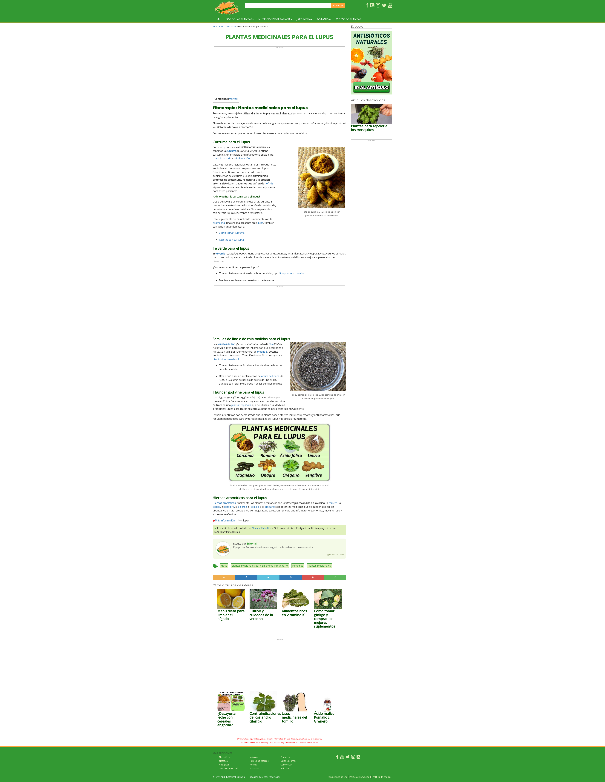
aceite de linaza (270, 376)
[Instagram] (353, 757)
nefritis (269, 183)
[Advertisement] (279, 70)
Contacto (285, 757)
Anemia (253, 764)
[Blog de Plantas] (358, 757)
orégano (270, 506)
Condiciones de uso (338, 776)
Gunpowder (286, 273)
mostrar (233, 98)
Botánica (323, 19)
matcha (300, 273)
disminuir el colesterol (226, 359)
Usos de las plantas (238, 19)
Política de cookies (382, 776)
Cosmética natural (228, 768)
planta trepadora (241, 405)
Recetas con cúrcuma (231, 239)
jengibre (229, 506)
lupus (224, 565)
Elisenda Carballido (261, 528)
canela (216, 506)
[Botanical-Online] (227, 8)
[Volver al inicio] (218, 19)
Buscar (339, 5)
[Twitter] (348, 757)
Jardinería (304, 19)
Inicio (215, 26)
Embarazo (255, 768)
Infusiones (255, 757)
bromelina (219, 223)
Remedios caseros (259, 760)
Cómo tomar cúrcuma (232, 232)
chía (271, 344)
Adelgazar (224, 764)
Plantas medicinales (228, 26)
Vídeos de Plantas (348, 19)
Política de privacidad (360, 776)
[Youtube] (342, 757)
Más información (225, 520)
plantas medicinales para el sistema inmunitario (260, 565)
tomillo (255, 506)
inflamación (243, 158)
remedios (297, 565)
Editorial (251, 543)
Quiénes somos (288, 760)
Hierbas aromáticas (224, 503)
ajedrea (242, 506)
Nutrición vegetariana (274, 19)
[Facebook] (337, 757)
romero (332, 503)
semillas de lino (226, 344)
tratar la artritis (222, 158)
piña (260, 223)
